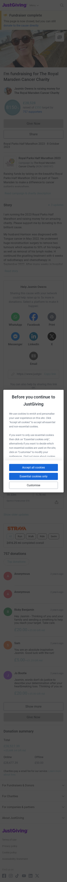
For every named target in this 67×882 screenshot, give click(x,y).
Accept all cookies (33, 467)
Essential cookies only (34, 476)
